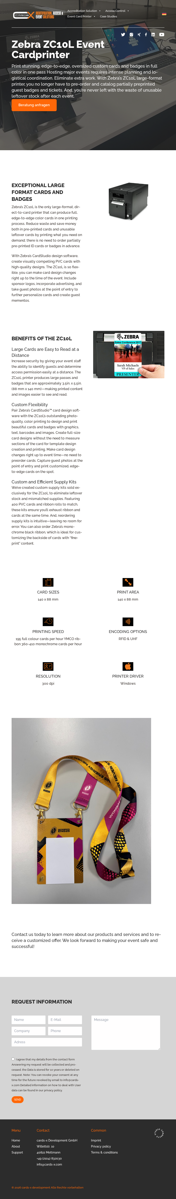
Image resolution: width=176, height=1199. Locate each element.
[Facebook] (148, 34)
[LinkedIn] (155, 34)
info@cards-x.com (49, 1164)
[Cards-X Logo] (38, 13)
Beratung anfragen (34, 105)
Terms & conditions (104, 1152)
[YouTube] (161, 34)
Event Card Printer (79, 16)
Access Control (115, 10)
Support (17, 1152)
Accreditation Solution (82, 10)
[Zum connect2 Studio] (158, 1133)
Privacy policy (101, 1146)
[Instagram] (134, 34)
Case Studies (108, 16)
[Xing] (141, 34)
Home (16, 1140)
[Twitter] (125, 34)
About (16, 1146)
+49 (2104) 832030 (49, 1158)
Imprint (96, 1140)
